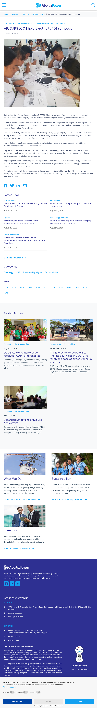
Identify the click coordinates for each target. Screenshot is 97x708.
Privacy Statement (79, 666)
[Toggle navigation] (4, 5)
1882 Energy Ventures (59, 218)
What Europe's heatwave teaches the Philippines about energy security (21, 221)
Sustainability (58, 23)
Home (6, 14)
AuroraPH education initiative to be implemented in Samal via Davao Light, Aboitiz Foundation (24, 240)
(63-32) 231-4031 (14, 640)
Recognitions (55, 200)
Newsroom (16, 14)
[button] (6, 583)
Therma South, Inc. (11, 200)
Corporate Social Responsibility (34, 14)
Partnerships (43, 23)
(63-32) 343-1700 (14, 636)
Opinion (7, 218)
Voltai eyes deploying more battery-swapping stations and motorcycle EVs (70, 221)
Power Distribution (11, 235)
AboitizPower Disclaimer (79, 669)
